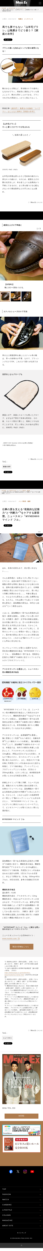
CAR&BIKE (7, 1205)
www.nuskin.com (9, 938)
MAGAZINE (7, 1220)
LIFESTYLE (12, 490)
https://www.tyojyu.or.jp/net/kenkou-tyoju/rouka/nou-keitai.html (18, 974)
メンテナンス (22, 8)
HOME (4, 8)
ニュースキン (7, 1038)
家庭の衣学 (7, 466)
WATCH (5, 1200)
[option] (21, 260)
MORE (21, 1116)
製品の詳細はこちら (20, 947)
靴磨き (20, 19)
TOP (4, 1189)
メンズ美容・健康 (24, 490)
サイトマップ (21, 1233)
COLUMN (6, 1215)
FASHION (12, 8)
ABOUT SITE (7, 1226)
